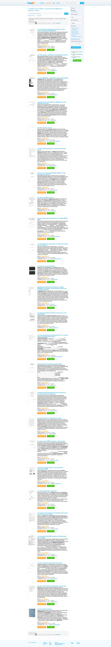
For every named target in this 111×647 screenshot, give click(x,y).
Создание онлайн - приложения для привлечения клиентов (52, 54)
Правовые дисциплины (75, 33)
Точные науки (74, 29)
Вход (54, 2)
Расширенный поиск (76, 47)
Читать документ (41, 49)
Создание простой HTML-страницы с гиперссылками (51, 441)
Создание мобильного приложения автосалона (49, 418)
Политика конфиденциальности (60, 643)
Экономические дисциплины (76, 36)
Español (72, 643)
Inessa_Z (55, 555)
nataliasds (56, 528)
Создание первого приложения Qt (46, 266)
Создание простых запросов (44, 127)
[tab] (77, 39)
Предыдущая (32, 23)
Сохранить (51, 49)
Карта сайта (57, 642)
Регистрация (48, 2)
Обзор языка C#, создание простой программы (49, 363)
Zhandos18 (55, 94)
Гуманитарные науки (75, 28)
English (72, 642)
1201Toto (55, 410)
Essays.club (34, 642)
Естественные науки (75, 30)
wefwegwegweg (57, 483)
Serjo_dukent (55, 460)
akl (54, 47)
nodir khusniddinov (56, 624)
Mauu (54, 505)
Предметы (42, 2)
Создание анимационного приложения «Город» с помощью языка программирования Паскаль (52, 335)
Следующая (58, 23)
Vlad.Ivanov (54, 305)
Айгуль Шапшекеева (58, 356)
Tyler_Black (55, 190)
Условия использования (58, 644)
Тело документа (74, 11)
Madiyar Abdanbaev (56, 141)
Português (78, 643)
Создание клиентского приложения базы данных (49, 562)
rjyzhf (55, 120)
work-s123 (55, 578)
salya (55, 210)
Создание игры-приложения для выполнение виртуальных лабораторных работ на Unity (52, 513)
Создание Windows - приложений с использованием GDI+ (52, 77)
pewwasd (54, 165)
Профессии (74, 35)
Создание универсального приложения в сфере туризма (51, 586)
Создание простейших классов (45, 197)
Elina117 (56, 601)
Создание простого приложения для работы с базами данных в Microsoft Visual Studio (51, 29)
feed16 (55, 70)
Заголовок (73, 10)
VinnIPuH (56, 279)
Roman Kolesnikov (57, 258)
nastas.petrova (55, 327)
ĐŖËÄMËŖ (54, 433)
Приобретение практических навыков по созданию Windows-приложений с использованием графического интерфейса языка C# (52, 288)
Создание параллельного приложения (47, 490)
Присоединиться (77, 60)
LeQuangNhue (57, 236)
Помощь (58, 2)
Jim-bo (54, 385)
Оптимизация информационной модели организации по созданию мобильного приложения (51, 393)
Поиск (50, 642)
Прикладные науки (75, 32)
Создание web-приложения (44, 609)
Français (78, 642)
